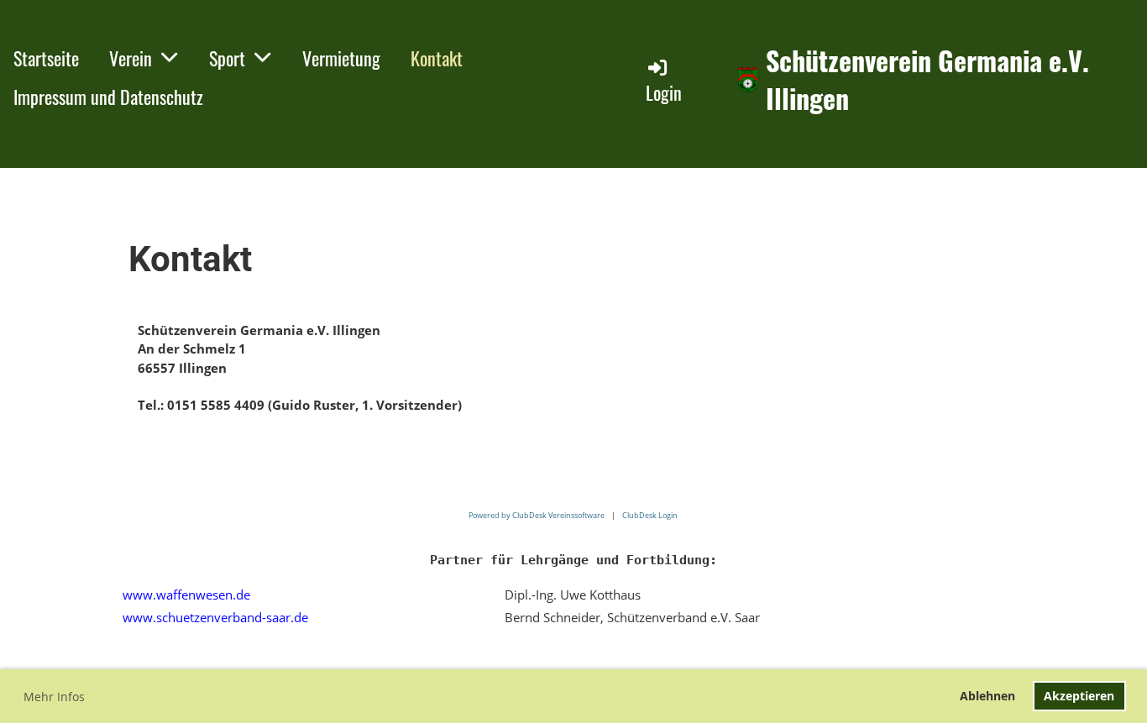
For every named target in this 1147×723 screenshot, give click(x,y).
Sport (227, 58)
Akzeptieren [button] (1079, 696)
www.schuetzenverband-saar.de (215, 617)
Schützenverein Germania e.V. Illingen (927, 80)
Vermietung (341, 58)
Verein (130, 58)
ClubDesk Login (650, 515)
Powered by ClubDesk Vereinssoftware (537, 515)
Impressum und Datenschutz (108, 96)
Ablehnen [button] (987, 696)
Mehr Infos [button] (54, 697)
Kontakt (437, 58)
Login (664, 92)
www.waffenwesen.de (186, 594)
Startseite (46, 58)
